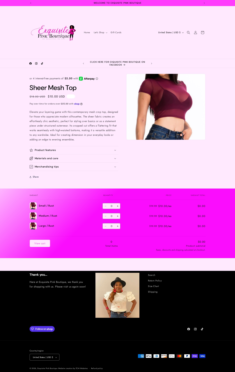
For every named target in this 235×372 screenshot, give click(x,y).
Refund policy (97, 368)
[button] (100, 32)
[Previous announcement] (30, 3)
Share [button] (36, 176)
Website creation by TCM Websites (73, 368)
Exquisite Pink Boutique (47, 368)
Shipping (152, 292)
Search (151, 275)
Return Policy (155, 280)
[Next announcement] (204, 3)
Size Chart (153, 286)
